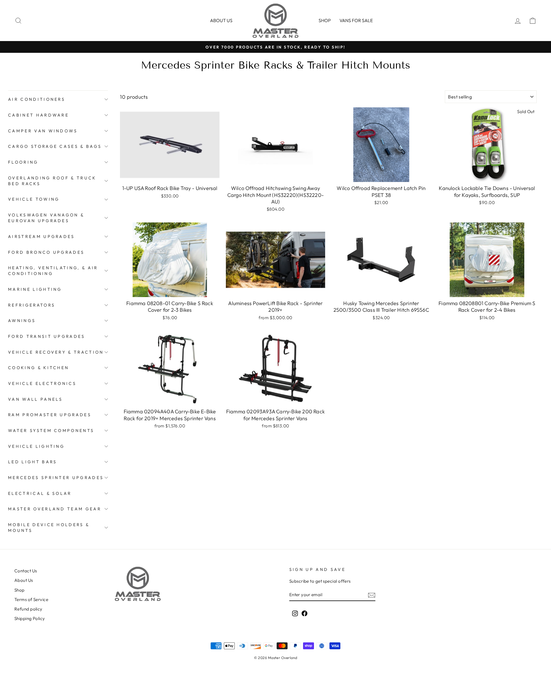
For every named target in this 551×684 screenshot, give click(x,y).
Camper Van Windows (43, 130)
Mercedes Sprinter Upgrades (56, 477)
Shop (325, 20)
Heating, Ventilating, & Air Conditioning (53, 270)
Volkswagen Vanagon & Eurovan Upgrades (46, 217)
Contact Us (25, 570)
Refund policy (28, 609)
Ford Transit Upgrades (46, 336)
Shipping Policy (29, 618)
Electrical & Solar (40, 493)
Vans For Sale (356, 20)
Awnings (22, 320)
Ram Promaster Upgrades (49, 414)
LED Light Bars (32, 461)
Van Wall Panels (35, 399)
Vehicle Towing (33, 199)
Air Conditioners (36, 99)
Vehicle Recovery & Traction (56, 352)
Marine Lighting (35, 289)
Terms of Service (31, 599)
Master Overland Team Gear (54, 508)
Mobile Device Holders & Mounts (48, 527)
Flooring (23, 162)
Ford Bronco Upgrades (46, 252)
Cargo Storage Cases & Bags (55, 146)
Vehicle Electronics (42, 383)
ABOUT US (221, 20)
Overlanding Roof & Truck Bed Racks (52, 180)
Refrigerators (31, 305)
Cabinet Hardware (38, 115)
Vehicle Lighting (36, 446)
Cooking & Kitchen (38, 367)
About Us (23, 580)
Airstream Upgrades (41, 236)
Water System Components (51, 430)
